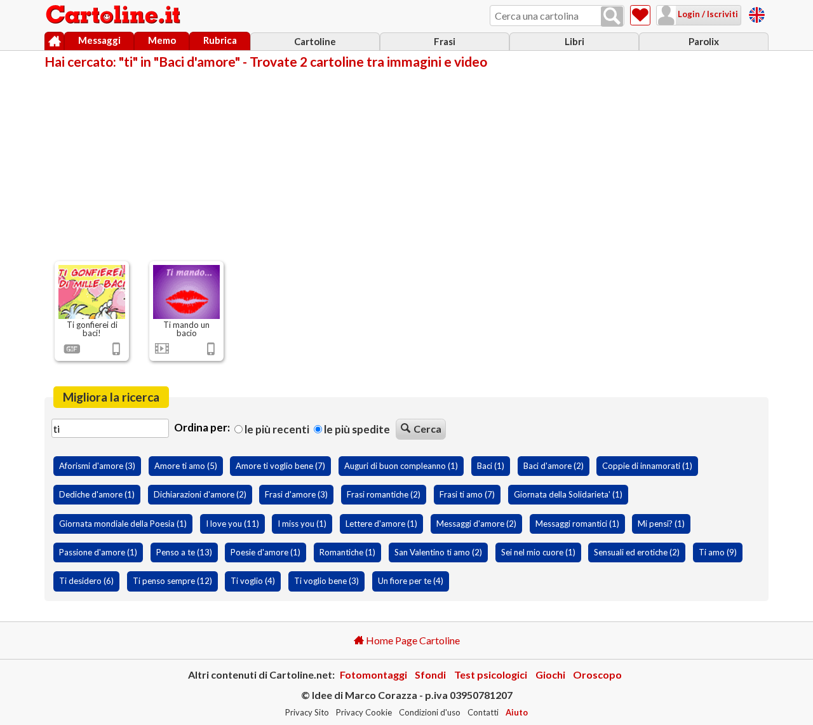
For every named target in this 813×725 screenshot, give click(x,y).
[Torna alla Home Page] (114, 15)
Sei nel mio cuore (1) (538, 552)
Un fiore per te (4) (410, 581)
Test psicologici (490, 674)
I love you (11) (232, 523)
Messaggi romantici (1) (577, 523)
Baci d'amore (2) (553, 466)
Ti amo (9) (718, 552)
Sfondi (430, 674)
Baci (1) (490, 466)
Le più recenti (276, 429)
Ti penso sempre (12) (172, 581)
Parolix (704, 41)
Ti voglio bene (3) (326, 581)
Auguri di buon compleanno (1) (401, 466)
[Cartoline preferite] (640, 15)
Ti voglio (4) (253, 581)
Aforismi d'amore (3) (97, 466)
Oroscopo (597, 674)
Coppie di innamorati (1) (647, 466)
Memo (162, 40)
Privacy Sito (307, 712)
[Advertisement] (406, 164)
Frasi (444, 41)
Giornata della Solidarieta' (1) (568, 494)
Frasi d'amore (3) (296, 494)
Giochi (550, 674)
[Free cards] (757, 13)
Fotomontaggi (373, 674)
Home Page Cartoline (412, 640)
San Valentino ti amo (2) (438, 552)
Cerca (427, 429)
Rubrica (220, 40)
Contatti (483, 712)
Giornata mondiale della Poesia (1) (123, 523)
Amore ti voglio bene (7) (280, 466)
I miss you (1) (302, 523)
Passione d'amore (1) (98, 552)
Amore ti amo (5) (185, 466)
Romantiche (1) (347, 552)
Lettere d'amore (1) (381, 523)
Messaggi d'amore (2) (476, 523)
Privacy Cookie (364, 712)
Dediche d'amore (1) (97, 494)
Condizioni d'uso (429, 712)
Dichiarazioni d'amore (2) (200, 494)
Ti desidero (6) (86, 581)
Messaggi (99, 40)
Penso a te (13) (184, 552)
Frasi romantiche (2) (383, 494)
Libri (574, 41)
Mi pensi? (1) (661, 523)
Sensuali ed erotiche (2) (637, 552)
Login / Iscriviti (707, 14)
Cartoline (315, 41)
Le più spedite (356, 429)
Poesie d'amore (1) (265, 552)
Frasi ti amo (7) (467, 494)
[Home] (54, 41)
